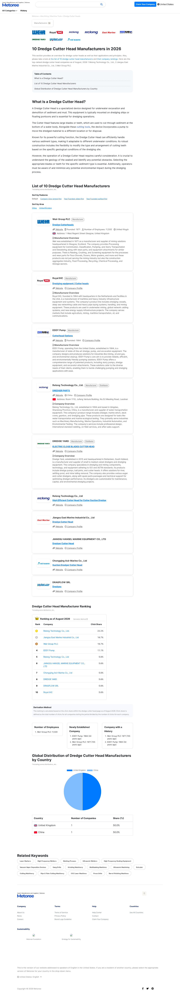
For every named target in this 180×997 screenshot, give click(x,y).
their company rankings (107, 59)
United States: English (29, 977)
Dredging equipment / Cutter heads (70, 283)
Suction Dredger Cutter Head (67, 565)
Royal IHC (47, 692)
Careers (20, 919)
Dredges (56, 586)
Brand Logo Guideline (63, 919)
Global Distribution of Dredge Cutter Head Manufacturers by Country (65, 88)
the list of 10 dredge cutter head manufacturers (72, 59)
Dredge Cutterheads (63, 224)
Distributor (104, 385)
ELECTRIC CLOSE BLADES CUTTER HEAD (73, 446)
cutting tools (83, 126)
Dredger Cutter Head (63, 543)
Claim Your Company (100, 919)
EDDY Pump (49, 650)
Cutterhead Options (62, 335)
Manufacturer (77, 219)
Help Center (97, 912)
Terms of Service (61, 912)
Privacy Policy (60, 916)
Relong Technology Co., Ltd (56, 657)
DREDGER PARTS (61, 390)
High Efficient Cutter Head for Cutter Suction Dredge (79, 500)
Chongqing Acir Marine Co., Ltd (57, 673)
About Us (20, 912)
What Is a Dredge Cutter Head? (48, 78)
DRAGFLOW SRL (51, 686)
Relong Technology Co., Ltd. (56, 631)
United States (166, 4)
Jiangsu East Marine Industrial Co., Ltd (61, 637)
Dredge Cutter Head (62, 521)
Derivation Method (79, 619)
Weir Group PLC (50, 644)
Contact (95, 916)
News (19, 916)
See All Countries (136, 912)
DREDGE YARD (50, 679)
